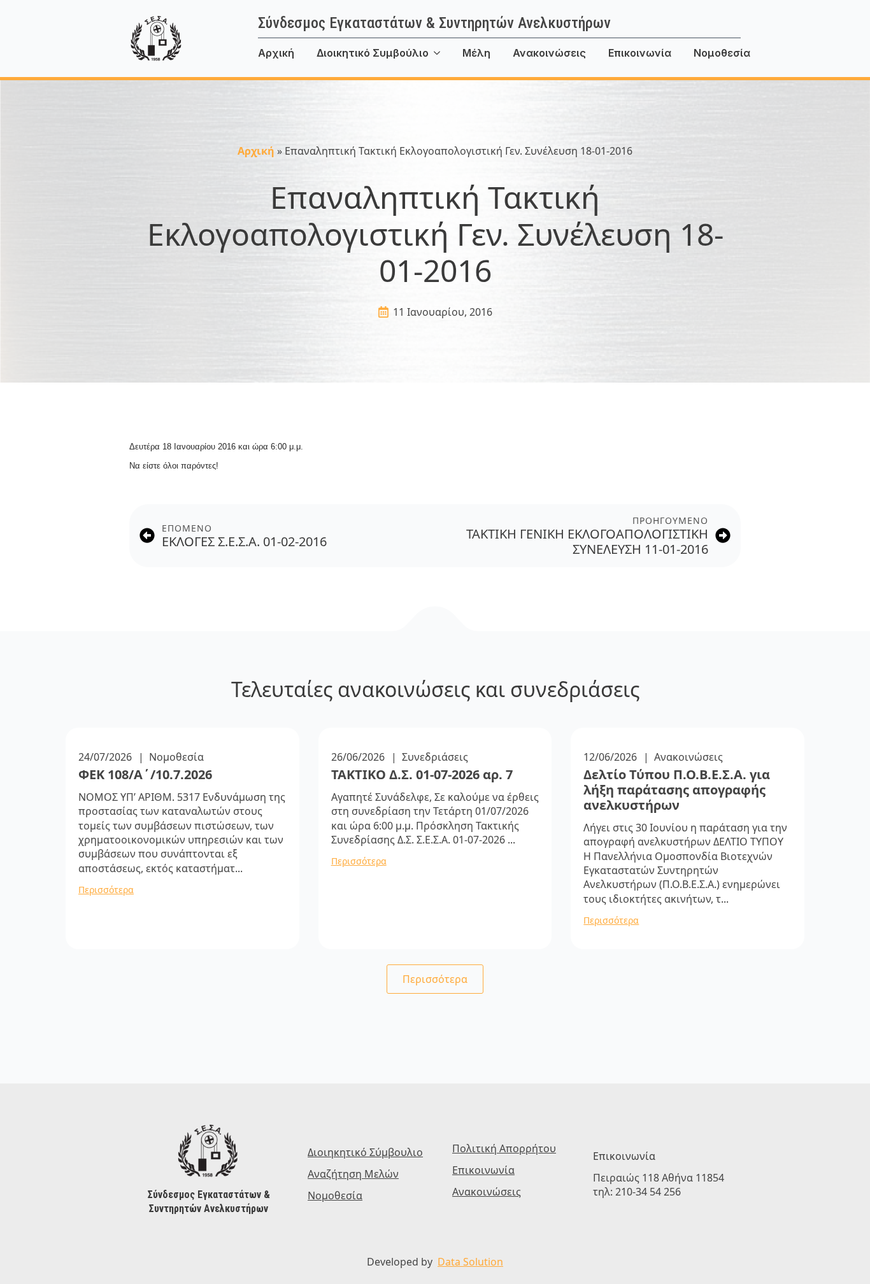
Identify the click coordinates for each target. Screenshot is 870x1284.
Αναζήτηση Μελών (353, 1174)
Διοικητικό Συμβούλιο (373, 52)
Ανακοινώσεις (549, 52)
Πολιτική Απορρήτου (504, 1148)
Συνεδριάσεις (435, 757)
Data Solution (470, 1262)
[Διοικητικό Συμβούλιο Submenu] (445, 52)
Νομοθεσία (722, 52)
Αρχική (276, 52)
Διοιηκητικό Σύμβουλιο (365, 1152)
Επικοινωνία (639, 52)
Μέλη (476, 52)
